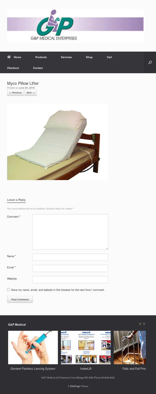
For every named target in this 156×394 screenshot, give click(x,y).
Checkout (13, 68)
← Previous (15, 92)
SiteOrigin (75, 386)
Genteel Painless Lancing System (33, 368)
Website (12, 278)
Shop (89, 57)
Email (11, 267)
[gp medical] (75, 25)
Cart (109, 57)
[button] (150, 62)
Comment (13, 216)
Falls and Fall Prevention (138, 368)
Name (11, 256)
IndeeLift (85, 368)
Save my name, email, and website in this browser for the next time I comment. (58, 290)
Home (17, 57)
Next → (31, 92)
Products (41, 57)
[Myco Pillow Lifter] (57, 179)
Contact (38, 68)
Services (66, 57)
